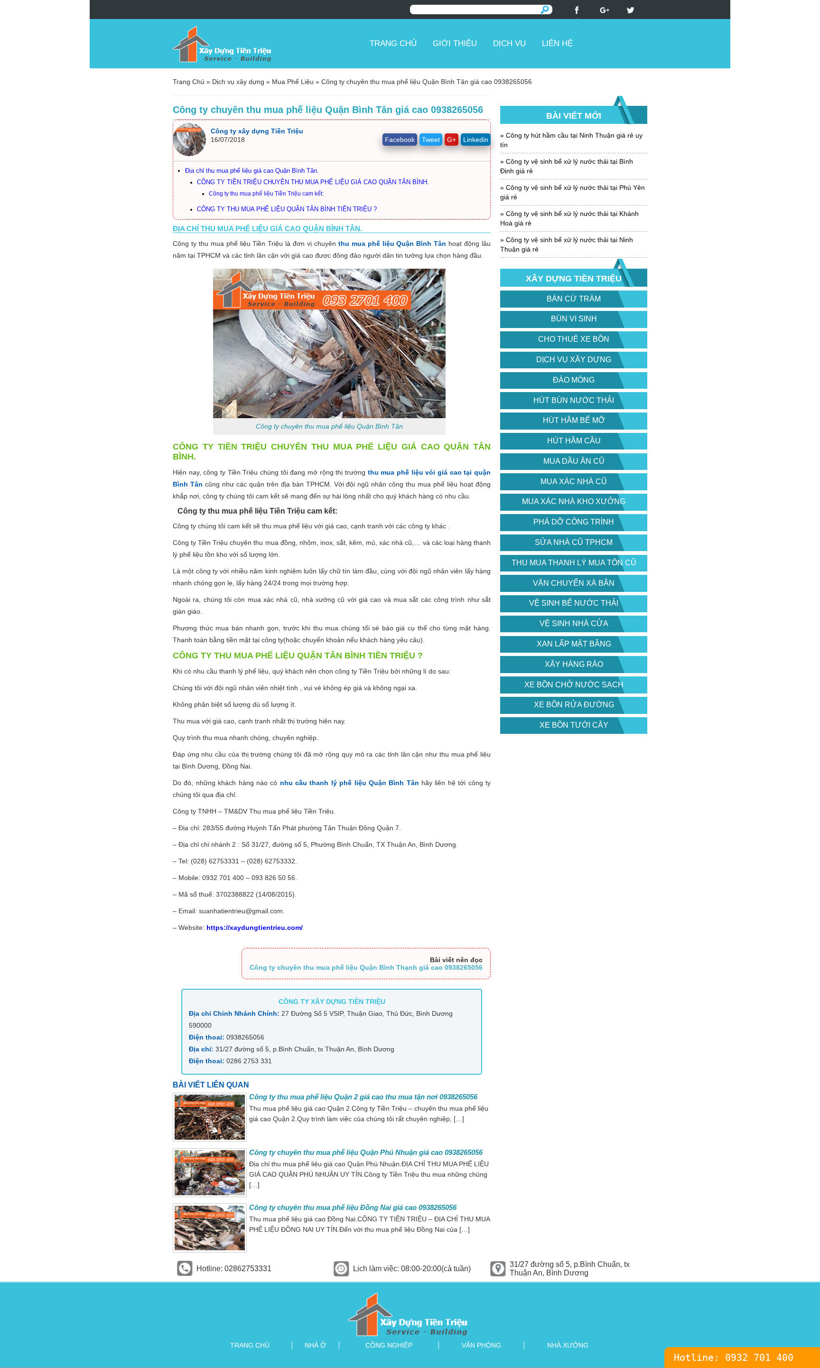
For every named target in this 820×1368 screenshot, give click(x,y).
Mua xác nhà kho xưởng (573, 501)
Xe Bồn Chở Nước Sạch (574, 685)
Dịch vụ (509, 43)
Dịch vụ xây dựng (238, 81)
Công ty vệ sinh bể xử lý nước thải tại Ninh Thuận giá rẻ (566, 244)
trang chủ (250, 1345)
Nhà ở (315, 1345)
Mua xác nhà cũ (573, 482)
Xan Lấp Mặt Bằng (574, 644)
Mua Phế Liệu (293, 81)
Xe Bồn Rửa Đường (574, 705)
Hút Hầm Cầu (574, 441)
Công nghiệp (388, 1345)
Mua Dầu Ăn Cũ (574, 461)
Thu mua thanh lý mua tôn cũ (574, 563)
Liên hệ (557, 43)
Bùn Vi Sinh (574, 319)
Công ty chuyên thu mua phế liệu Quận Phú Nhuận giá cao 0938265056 (366, 1152)
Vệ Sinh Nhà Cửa (574, 623)
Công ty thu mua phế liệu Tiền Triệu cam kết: (266, 193)
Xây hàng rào (574, 664)
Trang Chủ (189, 81)
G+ (451, 139)
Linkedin (475, 139)
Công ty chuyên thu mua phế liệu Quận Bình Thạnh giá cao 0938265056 (366, 967)
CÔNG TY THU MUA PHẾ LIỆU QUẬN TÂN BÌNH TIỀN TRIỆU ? (287, 209)
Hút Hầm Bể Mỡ (574, 420)
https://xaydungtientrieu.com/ (254, 927)
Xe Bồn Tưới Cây (574, 725)
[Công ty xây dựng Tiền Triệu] (268, 44)
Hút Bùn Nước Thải (573, 400)
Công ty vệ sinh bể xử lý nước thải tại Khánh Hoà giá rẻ (569, 218)
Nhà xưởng (567, 1345)
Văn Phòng (481, 1345)
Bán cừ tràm (574, 299)
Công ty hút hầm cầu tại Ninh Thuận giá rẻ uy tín (571, 140)
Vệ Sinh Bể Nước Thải (573, 603)
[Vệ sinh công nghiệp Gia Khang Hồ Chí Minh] (410, 1314)
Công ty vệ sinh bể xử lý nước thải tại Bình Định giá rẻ (566, 166)
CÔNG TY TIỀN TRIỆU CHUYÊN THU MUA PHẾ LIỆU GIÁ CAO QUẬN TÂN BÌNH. (313, 182)
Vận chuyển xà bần (574, 583)
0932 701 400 (759, 1357)
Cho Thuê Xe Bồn (573, 339)
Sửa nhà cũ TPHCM (574, 542)
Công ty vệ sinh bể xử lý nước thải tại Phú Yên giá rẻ (572, 192)
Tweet (431, 139)
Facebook (400, 139)
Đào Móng (574, 380)
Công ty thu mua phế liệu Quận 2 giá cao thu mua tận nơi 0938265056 (363, 1097)
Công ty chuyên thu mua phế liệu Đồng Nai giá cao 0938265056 (353, 1207)
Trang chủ (393, 43)
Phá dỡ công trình (573, 522)
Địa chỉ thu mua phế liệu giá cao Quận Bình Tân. (252, 170)
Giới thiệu (455, 43)
